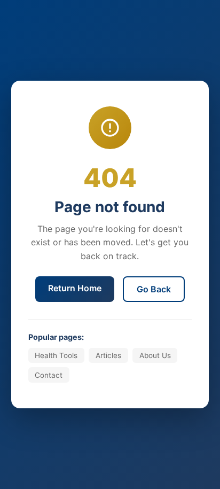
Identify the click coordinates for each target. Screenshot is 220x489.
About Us (155, 355)
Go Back (154, 289)
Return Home (74, 288)
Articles (108, 355)
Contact (48, 375)
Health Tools (56, 355)
